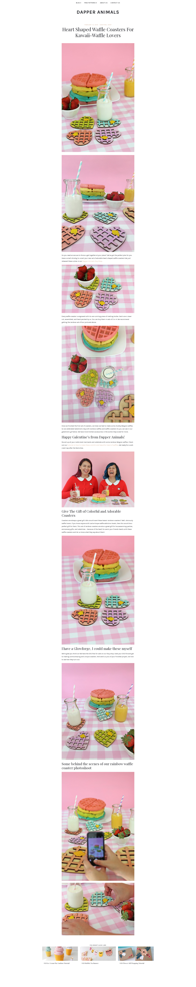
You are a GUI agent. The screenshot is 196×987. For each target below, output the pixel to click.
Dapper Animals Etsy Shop (92, 261)
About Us (103, 3)
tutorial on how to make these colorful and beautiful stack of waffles (93, 445)
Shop (110, 24)
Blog (78, 3)
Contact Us (115, 3)
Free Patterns (90, 3)
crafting (103, 24)
